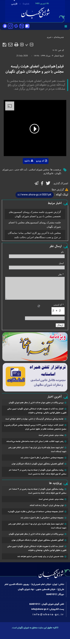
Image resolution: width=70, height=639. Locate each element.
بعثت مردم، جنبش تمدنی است (51, 435)
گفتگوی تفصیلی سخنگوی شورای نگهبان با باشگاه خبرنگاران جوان (37, 463)
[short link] (34, 195)
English (26, 4)
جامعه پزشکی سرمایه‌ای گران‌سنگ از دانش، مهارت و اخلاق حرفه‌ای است (34, 418)
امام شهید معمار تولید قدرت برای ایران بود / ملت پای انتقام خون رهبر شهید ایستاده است (37, 449)
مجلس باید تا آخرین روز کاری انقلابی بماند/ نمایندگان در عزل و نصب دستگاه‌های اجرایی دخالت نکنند (34, 235)
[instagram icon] (10, 26)
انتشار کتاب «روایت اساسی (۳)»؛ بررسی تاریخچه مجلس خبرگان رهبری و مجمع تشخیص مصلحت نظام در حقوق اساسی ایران (35, 426)
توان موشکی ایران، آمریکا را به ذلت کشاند (46, 505)
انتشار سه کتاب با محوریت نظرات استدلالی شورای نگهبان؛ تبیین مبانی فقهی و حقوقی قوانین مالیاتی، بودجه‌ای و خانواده (36, 410)
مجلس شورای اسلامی (39, 169)
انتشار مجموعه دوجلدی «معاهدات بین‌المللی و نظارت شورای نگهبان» (35, 511)
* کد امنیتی (58, 304)
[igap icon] (27, 26)
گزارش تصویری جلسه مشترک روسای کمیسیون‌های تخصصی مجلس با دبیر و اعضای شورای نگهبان (35, 214)
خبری (49, 37)
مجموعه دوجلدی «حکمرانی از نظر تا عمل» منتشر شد (42, 457)
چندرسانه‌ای (59, 37)
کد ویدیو (40, 161)
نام (62, 252)
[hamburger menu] (66, 26)
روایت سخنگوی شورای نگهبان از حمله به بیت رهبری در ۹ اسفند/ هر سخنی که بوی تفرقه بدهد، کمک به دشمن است (37, 471)
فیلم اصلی (21, 171)
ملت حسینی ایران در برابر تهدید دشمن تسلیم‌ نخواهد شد (40, 556)
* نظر (61, 274)
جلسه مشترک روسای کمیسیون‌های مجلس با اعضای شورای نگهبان (34, 224)
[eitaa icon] (21, 26)
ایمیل (61, 263)
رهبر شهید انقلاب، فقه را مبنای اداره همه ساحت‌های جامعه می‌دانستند (34, 441)
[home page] (48, 11)
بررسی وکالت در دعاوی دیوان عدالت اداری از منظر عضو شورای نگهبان (36, 402)
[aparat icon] (16, 26)
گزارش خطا (58, 189)
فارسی (14, 4)
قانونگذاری (48, 173)
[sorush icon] (5, 26)
